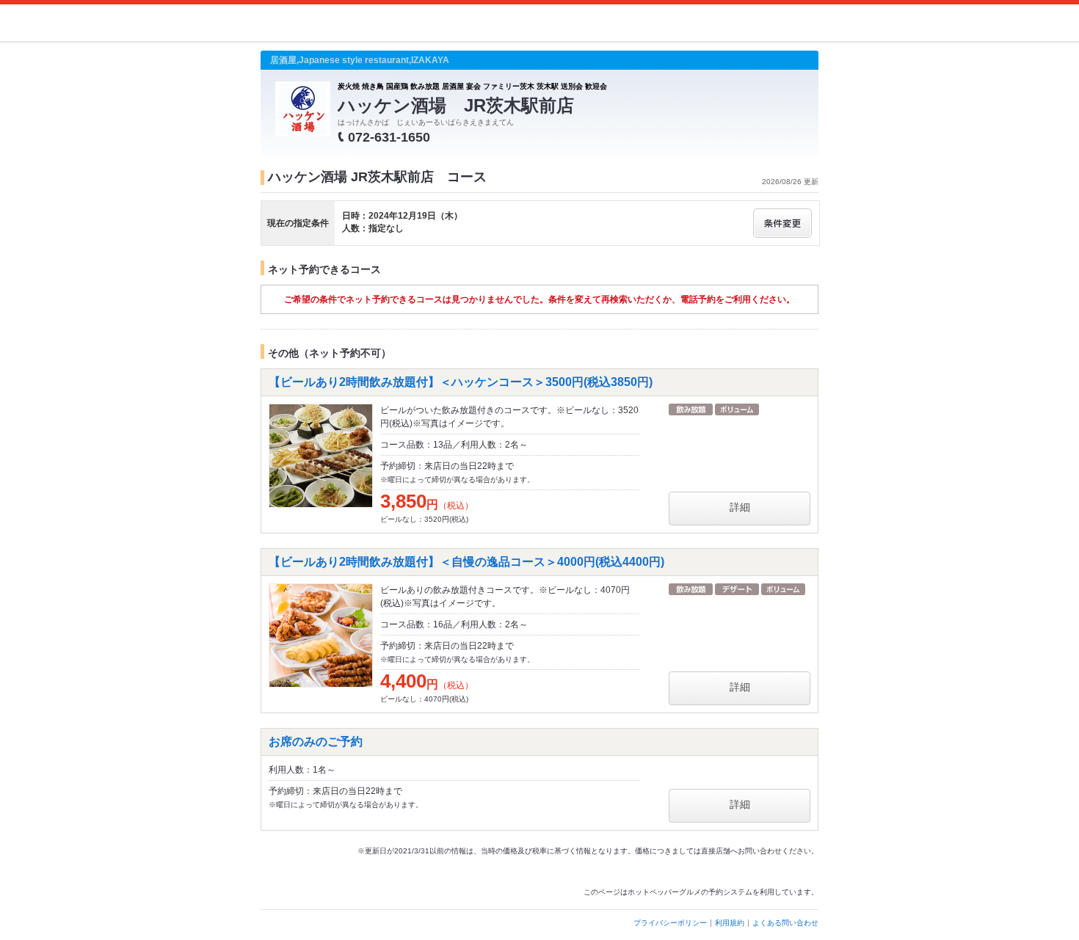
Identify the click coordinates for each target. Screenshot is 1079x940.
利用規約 (729, 923)
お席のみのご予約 (316, 741)
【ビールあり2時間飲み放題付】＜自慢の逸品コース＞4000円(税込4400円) (466, 561)
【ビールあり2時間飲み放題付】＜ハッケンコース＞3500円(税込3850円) (461, 382)
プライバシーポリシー (670, 923)
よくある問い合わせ (785, 923)
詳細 (740, 507)
